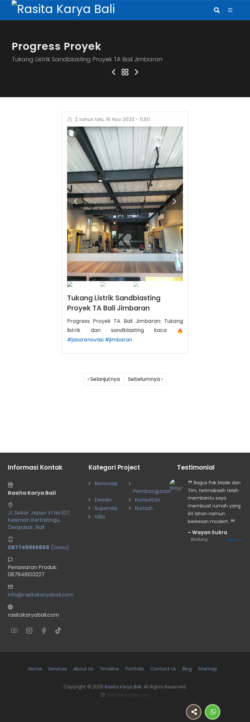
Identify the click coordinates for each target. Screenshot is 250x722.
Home (35, 669)
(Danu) (38, 547)
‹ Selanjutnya (104, 379)
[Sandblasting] (125, 204)
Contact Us (163, 669)
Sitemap (207, 669)
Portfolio (134, 669)
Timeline (109, 669)
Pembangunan (152, 491)
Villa (99, 516)
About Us (83, 669)
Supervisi (105, 508)
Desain (103, 500)
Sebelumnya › (145, 379)
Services (57, 669)
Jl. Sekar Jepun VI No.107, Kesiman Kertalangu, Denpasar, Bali (39, 520)
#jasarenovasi (85, 339)
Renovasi (105, 483)
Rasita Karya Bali (123, 687)
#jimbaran (118, 339)
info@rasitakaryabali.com (41, 594)
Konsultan (147, 500)
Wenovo (140, 695)
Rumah (144, 508)
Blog (187, 669)
